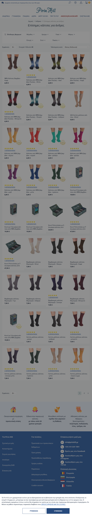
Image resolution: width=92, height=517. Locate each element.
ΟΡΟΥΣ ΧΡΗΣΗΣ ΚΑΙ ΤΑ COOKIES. (53, 504)
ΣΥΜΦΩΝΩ (58, 511)
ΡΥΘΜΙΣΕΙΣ (34, 511)
